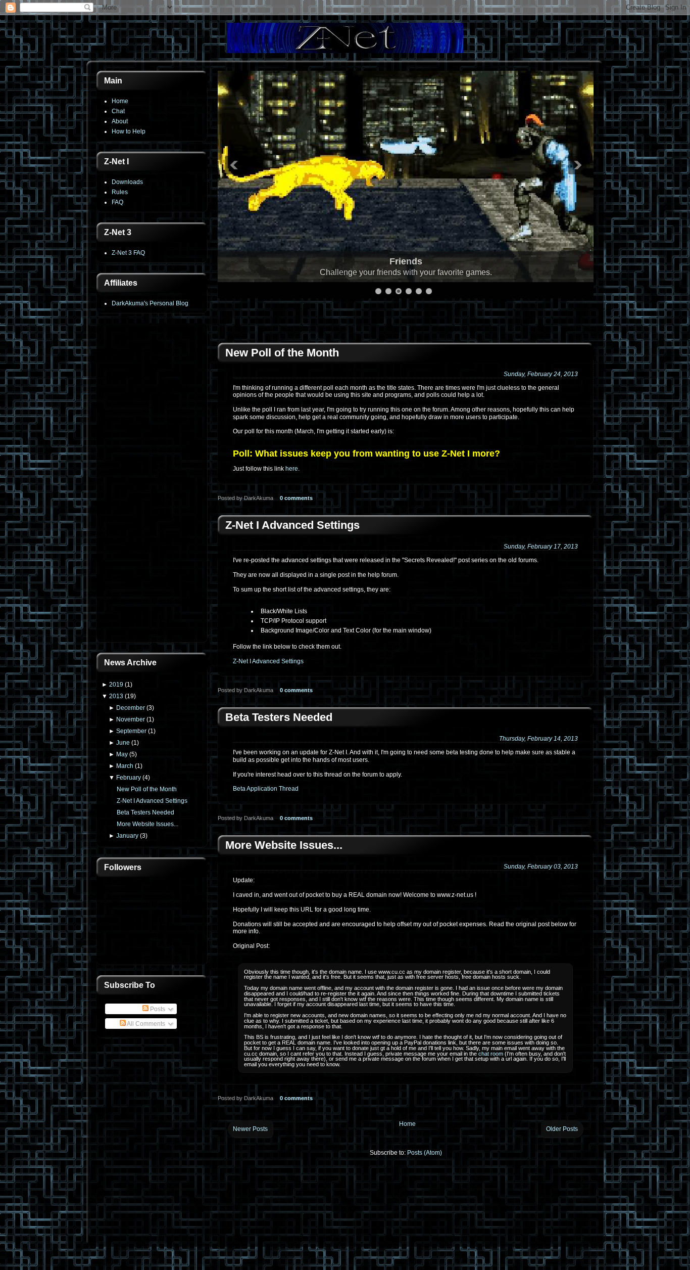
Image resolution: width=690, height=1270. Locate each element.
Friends (405, 261)
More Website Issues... (147, 824)
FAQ (117, 202)
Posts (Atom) (424, 1152)
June (123, 742)
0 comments (296, 498)
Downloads (127, 182)
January (127, 835)
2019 (116, 684)
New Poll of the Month (147, 789)
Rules (120, 192)
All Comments (145, 1023)
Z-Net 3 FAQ (128, 252)
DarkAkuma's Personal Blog (150, 303)
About (120, 121)
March (124, 765)
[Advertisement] (152, 484)
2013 (116, 696)
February (128, 777)
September (131, 731)
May (122, 754)
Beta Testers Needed (145, 812)
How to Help (128, 131)
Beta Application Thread (266, 788)
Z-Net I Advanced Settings (152, 800)
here (291, 468)
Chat (118, 111)
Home (120, 101)
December (130, 707)
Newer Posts (250, 1128)
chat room (490, 1054)
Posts (157, 1009)
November (130, 719)
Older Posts (562, 1128)
